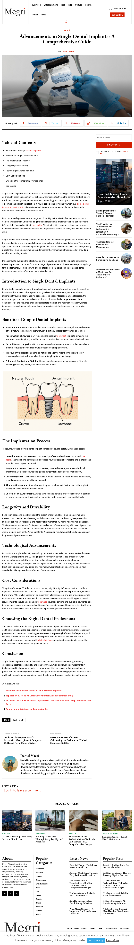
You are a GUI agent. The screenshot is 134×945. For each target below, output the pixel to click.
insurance (42, 602)
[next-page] (126, 164)
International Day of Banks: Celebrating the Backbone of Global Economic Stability (68, 740)
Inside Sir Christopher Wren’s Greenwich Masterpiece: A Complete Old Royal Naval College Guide (23, 740)
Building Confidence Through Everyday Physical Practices (106, 213)
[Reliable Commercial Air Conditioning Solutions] (126, 258)
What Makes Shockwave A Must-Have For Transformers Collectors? (108, 273)
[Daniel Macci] (10, 764)
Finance (6, 834)
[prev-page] (120, 164)
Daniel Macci (68, 51)
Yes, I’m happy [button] (96, 940)
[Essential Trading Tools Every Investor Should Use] (114, 182)
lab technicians (45, 640)
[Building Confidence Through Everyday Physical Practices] (126, 213)
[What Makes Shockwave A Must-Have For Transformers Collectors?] (126, 273)
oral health (37, 225)
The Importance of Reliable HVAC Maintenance (105, 244)
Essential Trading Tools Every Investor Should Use (114, 196)
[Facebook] (4, 893)
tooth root (61, 336)
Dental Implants (33, 150)
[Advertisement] (114, 298)
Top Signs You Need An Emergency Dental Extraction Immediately (39, 695)
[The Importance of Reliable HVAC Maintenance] (126, 244)
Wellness (40, 834)
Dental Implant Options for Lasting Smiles (27, 709)
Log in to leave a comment (22, 790)
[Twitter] (16, 893)
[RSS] (10, 893)
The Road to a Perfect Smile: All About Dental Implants (33, 690)
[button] (66, 22)
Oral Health (18, 720)
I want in (112, 145)
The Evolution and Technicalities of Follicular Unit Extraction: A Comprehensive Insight (107, 229)
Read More (112, 940)
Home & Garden (110, 834)
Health (67, 30)
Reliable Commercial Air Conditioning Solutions (108, 258)
